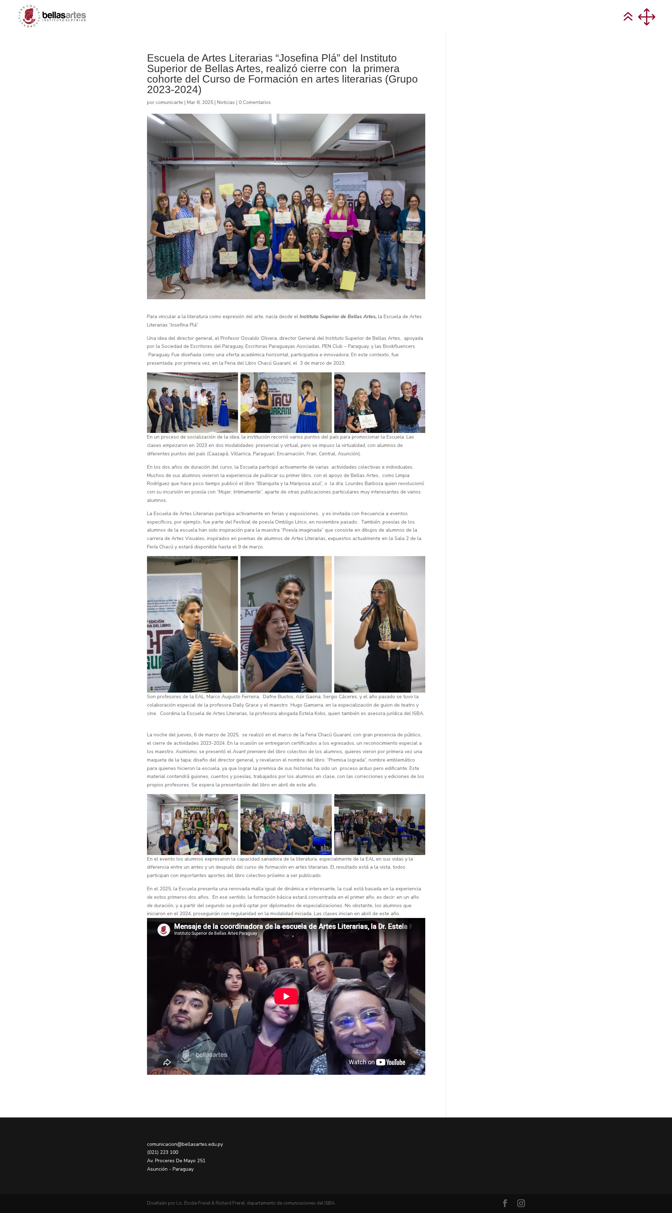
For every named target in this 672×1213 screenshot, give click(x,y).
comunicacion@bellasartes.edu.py (185, 1144)
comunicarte (169, 102)
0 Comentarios (255, 102)
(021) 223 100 (162, 1152)
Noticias (226, 102)
